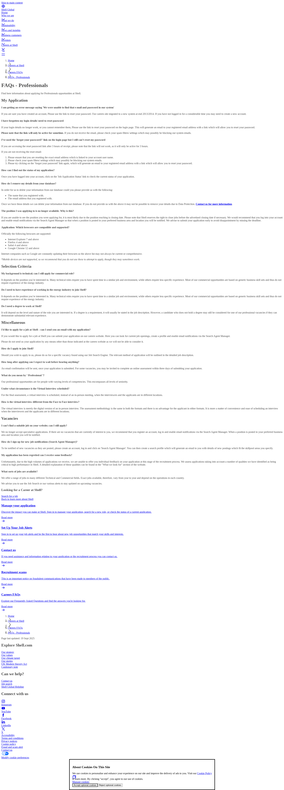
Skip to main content (12, 2)
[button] (142, 16)
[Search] (142, 51)
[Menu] (142, 54)
